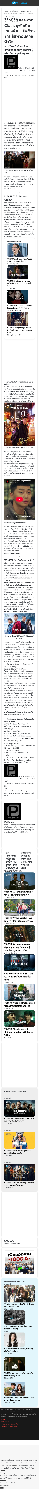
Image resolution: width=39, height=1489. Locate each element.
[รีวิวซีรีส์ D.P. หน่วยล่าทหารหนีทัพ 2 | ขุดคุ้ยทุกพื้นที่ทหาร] (19, 889)
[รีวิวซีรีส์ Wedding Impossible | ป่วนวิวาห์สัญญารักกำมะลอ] (19, 1000)
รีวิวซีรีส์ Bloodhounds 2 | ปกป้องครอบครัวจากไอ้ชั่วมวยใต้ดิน (18, 1032)
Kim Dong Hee (21, 758)
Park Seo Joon (17, 760)
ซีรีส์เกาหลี (10, 16)
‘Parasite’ (7, 208)
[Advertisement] (19, 100)
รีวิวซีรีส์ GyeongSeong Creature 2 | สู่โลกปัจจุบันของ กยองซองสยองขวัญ (19, 330)
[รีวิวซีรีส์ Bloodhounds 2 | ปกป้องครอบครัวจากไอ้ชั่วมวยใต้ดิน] (19, 1026)
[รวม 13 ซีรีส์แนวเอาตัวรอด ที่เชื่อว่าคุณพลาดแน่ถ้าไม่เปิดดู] (14, 1324)
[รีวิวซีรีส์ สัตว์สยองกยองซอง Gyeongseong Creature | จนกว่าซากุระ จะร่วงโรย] (19, 941)
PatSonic (21, 68)
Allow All (3, 1480)
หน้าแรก (7, 11)
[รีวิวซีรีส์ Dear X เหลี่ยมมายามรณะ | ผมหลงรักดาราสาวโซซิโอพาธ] (17, 303)
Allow (3, 1470)
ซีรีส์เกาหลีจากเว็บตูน (20, 762)
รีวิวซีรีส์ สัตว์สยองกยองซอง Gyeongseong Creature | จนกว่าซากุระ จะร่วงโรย (17, 947)
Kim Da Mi (9, 758)
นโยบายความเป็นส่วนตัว (9, 1424)
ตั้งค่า (34, 1468)
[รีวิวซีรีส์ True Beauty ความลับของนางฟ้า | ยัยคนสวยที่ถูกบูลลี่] (17, 256)
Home (3, 1419)
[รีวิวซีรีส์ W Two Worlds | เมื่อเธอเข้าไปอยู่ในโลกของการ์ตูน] (19, 915)
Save (2, 1488)
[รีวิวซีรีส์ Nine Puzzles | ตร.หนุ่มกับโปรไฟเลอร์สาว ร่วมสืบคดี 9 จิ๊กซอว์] (17, 279)
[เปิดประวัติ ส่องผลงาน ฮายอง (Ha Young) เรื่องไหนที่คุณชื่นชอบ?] (14, 1346)
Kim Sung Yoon (15, 731)
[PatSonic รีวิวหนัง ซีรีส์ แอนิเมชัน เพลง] (19, 3)
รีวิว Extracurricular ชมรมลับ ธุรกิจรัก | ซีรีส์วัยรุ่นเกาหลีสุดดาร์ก (18, 976)
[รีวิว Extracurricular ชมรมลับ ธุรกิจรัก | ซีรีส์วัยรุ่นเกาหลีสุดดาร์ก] (19, 971)
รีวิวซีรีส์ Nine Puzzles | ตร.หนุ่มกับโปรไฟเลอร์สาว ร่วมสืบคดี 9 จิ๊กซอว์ (19, 283)
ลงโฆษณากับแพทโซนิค (12, 1243)
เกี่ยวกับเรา (5, 1421)
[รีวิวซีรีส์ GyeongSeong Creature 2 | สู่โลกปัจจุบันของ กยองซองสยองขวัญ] (17, 325)
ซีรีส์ (12, 11)
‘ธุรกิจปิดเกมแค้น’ (18, 146)
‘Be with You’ (17, 208)
